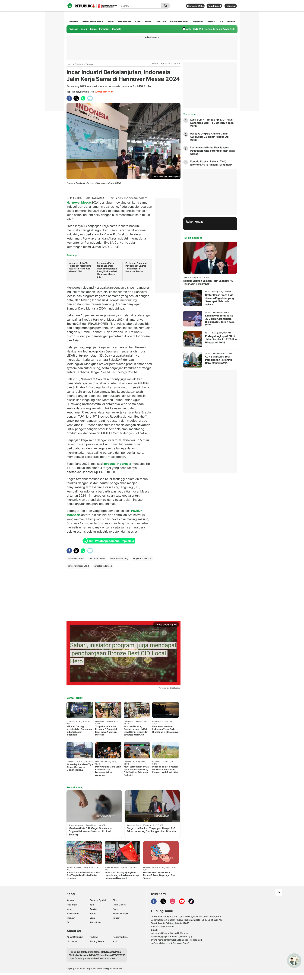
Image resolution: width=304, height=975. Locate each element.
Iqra (92, 904)
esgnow (198, 21)
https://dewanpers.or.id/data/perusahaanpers (92, 958)
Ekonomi (79, 64)
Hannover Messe (78, 202)
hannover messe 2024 (78, 566)
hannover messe (97, 558)
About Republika (74, 937)
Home (69, 64)
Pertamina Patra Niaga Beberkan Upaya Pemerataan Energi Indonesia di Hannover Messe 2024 (107, 270)
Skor (115, 900)
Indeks (231, 21)
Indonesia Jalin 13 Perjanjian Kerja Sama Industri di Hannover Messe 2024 (80, 267)
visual (211, 21)
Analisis (94, 909)
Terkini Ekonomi (192, 237)
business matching (119, 558)
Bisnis (93, 29)
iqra (137, 21)
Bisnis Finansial (179, 21)
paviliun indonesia (76, 558)
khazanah (124, 21)
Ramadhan (95, 922)
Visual (93, 918)
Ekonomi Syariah (92, 21)
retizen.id (231, 6)
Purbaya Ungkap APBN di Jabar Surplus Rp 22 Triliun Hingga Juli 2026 (209, 136)
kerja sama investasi (142, 558)
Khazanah (71, 904)
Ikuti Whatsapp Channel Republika (111, 541)
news (148, 21)
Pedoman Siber (120, 937)
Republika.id (214, 6)
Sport (115, 909)
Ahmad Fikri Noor (104, 91)
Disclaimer (71, 941)
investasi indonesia (103, 566)
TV (221, 21)
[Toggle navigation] (69, 5)
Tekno (93, 913)
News (69, 909)
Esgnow (70, 918)
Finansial (73, 29)
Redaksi (94, 937)
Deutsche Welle (195, 6)
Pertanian (104, 29)
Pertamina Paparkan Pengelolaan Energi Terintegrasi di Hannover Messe (136, 267)
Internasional (72, 913)
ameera (73, 21)
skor (110, 21)
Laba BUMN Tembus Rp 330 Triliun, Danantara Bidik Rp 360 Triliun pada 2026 (212, 123)
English (116, 918)
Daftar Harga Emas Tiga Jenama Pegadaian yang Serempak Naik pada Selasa (212, 150)
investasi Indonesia (117, 464)
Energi (84, 29)
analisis (161, 21)
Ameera (70, 900)
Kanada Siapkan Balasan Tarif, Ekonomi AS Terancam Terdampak (211, 163)
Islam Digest (119, 904)
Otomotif (116, 29)
